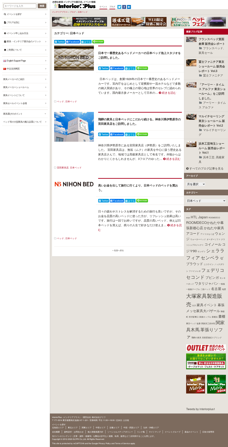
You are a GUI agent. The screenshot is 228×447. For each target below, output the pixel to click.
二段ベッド (205, 289)
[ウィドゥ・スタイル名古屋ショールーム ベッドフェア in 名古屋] (198, 21)
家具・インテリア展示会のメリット (24, 41)
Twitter (60, 41)
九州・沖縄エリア (151, 427)
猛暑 (199, 323)
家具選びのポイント (12, 113)
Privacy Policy (105, 443)
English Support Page (16, 60)
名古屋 (216, 288)
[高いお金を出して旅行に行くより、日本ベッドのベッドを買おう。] (74, 184)
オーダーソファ (213, 239)
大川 (194, 305)
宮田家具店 (63, 167)
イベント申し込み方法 (17, 33)
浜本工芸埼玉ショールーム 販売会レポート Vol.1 (212, 148)
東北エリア (73, 427)
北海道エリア (58, 427)
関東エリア (87, 427)
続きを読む (168, 93)
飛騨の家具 (196, 337)
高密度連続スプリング (212, 337)
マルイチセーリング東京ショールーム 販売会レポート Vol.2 (212, 120)
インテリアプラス (60, 11)
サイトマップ (155, 431)
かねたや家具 (214, 227)
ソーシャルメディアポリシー (120, 431)
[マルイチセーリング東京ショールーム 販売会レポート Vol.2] (191, 117)
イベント (103, 6)
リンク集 (141, 431)
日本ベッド (83, 11)
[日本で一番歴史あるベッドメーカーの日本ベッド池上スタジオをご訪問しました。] (74, 58)
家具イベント (207, 304)
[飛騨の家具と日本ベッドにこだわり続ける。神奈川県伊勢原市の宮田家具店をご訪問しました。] (74, 126)
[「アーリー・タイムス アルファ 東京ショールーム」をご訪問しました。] (191, 85)
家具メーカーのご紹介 (14, 79)
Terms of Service (122, 443)
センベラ (210, 257)
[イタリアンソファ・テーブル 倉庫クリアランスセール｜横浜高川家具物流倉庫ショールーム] (79, 21)
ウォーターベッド (198, 239)
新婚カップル (205, 316)
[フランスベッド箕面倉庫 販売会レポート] (191, 39)
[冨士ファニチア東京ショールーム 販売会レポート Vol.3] (191, 62)
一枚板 (222, 283)
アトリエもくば (207, 234)
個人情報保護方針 (95, 431)
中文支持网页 (13, 68)
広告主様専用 (208, 431)
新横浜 (215, 316)
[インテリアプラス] (74, 4)
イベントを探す (14, 14)
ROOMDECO (214, 217)
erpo (188, 217)
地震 (224, 289)
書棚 (221, 316)
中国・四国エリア (131, 427)
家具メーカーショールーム (16, 87)
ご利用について (14, 49)
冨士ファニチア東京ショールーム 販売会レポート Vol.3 (212, 66)
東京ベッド (191, 323)
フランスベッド (213, 48)
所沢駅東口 (194, 316)
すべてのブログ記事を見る (206, 168)
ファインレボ (195, 271)
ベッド (60, 101)
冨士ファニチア (213, 75)
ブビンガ (212, 277)
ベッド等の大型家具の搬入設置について (22, 121)
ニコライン (209, 264)
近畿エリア (114, 427)
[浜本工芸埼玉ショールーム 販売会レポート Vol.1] (191, 144)
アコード (193, 233)
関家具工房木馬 (208, 323)
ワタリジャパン (206, 283)
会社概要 (56, 431)
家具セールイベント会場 (15, 103)
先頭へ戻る (118, 250)
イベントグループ (172, 431)
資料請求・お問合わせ (74, 431)
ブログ (112, 6)
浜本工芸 (208, 157)
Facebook (73, 41)
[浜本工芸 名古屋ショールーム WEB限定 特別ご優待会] (138, 21)
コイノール (212, 244)
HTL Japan (199, 216)
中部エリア (100, 427)
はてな (87, 41)
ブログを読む (13, 22)
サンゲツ (201, 251)
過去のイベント (191, 431)
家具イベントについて (14, 95)
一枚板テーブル (193, 289)
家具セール (206, 53)
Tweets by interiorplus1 (200, 409)
